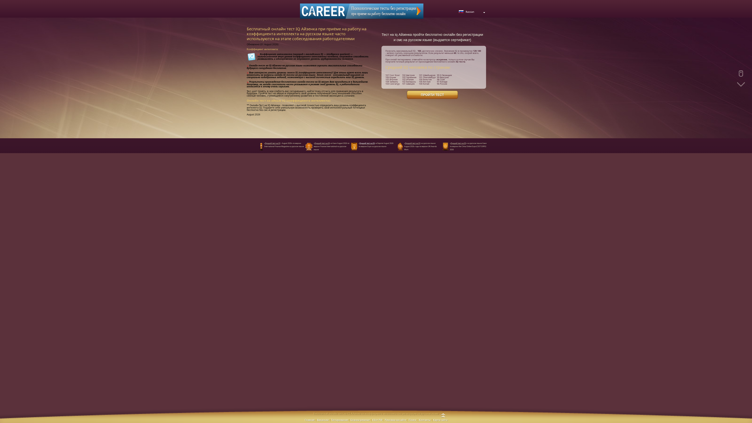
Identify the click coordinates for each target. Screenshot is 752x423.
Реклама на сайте (395, 420)
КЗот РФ (377, 420)
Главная (310, 420)
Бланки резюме (360, 420)
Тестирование (339, 420)
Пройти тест (432, 95)
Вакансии (323, 420)
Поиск (412, 420)
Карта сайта (440, 420)
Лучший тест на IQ (367, 143)
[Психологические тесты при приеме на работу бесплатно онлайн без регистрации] (361, 10)
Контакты (425, 420)
